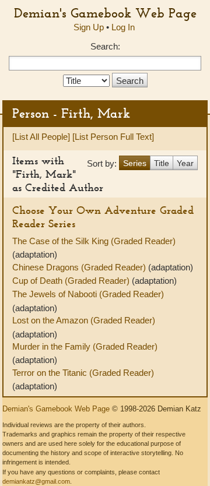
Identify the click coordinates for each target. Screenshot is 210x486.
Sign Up (89, 27)
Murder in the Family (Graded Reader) (85, 346)
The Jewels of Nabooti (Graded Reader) (88, 294)
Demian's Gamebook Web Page (105, 13)
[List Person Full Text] (113, 137)
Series (134, 163)
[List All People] (41, 137)
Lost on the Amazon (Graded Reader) (83, 320)
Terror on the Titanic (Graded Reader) (83, 373)
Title (161, 163)
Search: (105, 46)
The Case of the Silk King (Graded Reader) (94, 241)
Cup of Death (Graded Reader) (72, 281)
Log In (123, 27)
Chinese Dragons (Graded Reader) (80, 267)
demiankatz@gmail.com (36, 481)
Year (185, 163)
